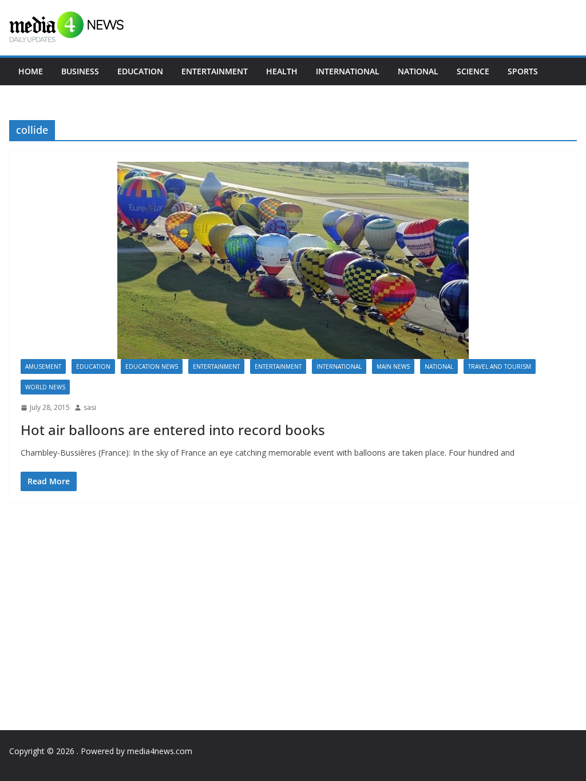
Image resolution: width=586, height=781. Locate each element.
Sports (523, 71)
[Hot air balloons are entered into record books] (293, 260)
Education (140, 71)
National (418, 71)
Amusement (43, 366)
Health (282, 71)
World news (45, 387)
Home (30, 71)
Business (80, 71)
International (347, 71)
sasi (90, 407)
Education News (151, 366)
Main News (393, 366)
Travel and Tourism (499, 366)
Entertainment (214, 71)
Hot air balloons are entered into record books (173, 429)
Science (473, 71)
